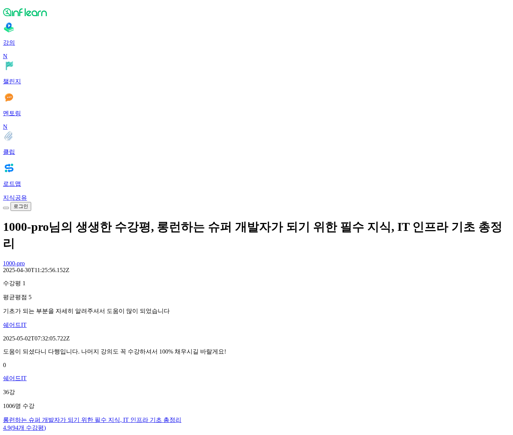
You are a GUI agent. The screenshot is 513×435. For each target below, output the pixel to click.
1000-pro (14, 263)
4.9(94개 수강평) (24, 427)
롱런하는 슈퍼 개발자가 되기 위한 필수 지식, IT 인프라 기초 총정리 (92, 420)
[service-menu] (6, 208)
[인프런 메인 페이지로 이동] (256, 12)
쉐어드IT (15, 325)
